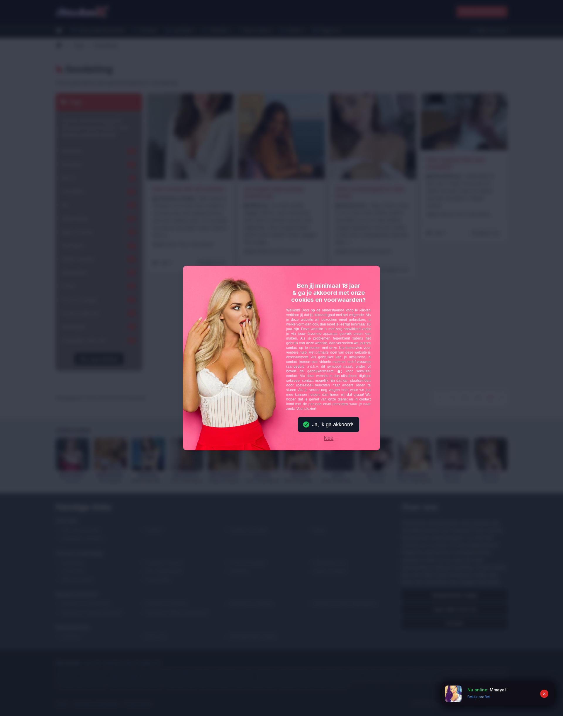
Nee (328, 438)
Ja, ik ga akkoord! (332, 424)
